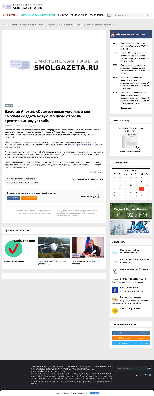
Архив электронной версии (131, 152)
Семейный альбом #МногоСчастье (38, 15)
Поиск (148, 368)
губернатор (19, 179)
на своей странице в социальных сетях (84, 144)
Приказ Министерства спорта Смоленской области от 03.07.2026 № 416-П (134, 46)
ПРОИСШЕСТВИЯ (97, 15)
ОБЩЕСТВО (63, 15)
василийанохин (30, 179)
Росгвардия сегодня (130, 297)
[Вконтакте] (137, 375)
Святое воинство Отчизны (134, 269)
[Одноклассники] (141, 375)
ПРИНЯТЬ (94, 393)
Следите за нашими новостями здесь (89, 179)
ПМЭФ (36, 182)
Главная (5, 25)
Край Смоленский (129, 287)
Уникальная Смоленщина (133, 278)
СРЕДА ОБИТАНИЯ (79, 15)
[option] (20, 251)
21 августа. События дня (14, 261)
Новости (14, 25)
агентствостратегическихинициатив (18, 182)
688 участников (133, 343)
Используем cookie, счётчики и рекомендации (71, 393)
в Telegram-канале (12, 147)
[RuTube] (145, 375)
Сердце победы (10, 15)
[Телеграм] (150, 375)
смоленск (9, 179)
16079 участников (133, 338)
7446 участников (133, 333)
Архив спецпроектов (131, 308)
